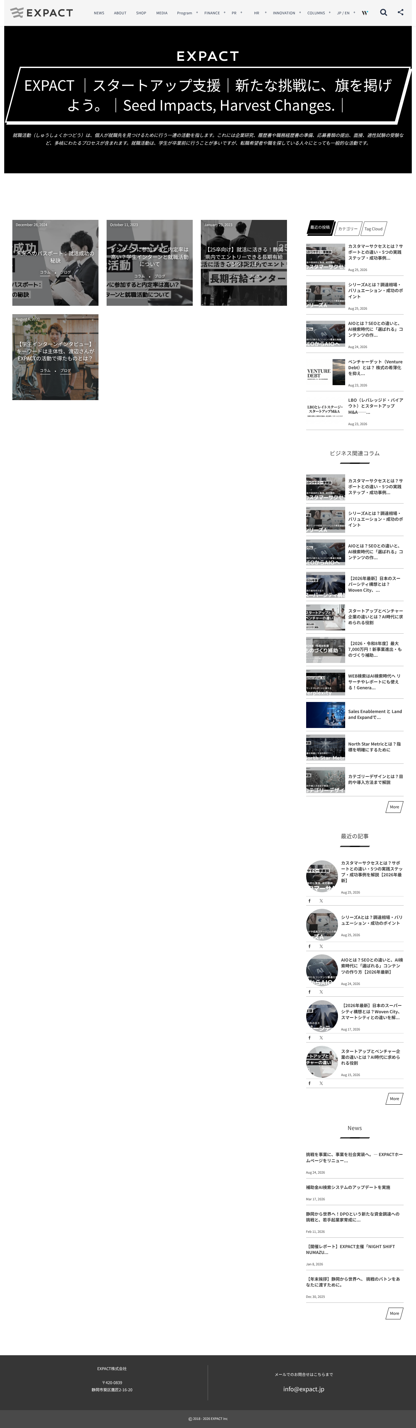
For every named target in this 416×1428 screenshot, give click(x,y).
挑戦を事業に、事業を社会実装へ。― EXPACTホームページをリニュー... (354, 1157)
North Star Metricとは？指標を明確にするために (374, 747)
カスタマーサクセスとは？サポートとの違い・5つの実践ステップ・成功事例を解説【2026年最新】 (372, 872)
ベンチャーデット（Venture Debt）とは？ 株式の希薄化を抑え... (375, 367)
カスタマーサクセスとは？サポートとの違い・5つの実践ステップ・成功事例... (375, 252)
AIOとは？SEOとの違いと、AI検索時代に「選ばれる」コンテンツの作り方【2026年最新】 (372, 966)
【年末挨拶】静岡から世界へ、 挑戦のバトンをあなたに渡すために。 (353, 1282)
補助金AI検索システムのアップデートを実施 (348, 1187)
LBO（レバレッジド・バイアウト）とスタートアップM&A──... (375, 406)
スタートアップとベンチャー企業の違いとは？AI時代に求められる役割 (375, 617)
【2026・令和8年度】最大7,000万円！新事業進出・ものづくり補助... (375, 649)
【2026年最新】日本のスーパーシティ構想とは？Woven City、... (374, 584)
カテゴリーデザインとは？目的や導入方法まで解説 (375, 779)
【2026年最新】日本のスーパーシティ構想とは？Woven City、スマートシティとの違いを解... (371, 1011)
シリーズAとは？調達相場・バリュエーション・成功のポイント (375, 290)
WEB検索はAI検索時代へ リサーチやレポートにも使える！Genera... (374, 682)
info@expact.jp (304, 1389)
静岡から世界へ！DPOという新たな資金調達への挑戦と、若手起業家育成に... (353, 1217)
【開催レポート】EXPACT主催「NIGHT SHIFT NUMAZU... (350, 1249)
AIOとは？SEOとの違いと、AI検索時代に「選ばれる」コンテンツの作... (375, 329)
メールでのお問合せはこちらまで (304, 1374)
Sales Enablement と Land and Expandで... (375, 714)
